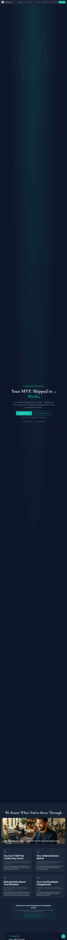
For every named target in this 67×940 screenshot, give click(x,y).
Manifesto (30, 2)
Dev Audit (43, 2)
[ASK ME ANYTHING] (63, 936)
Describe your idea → (24, 413)
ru (53, 2)
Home (20, 2)
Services (25, 2)
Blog (48, 2)
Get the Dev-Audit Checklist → (33, 915)
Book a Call (62, 2)
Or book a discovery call (42, 413)
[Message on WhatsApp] (56, 2)
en (51, 2)
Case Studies (37, 2)
